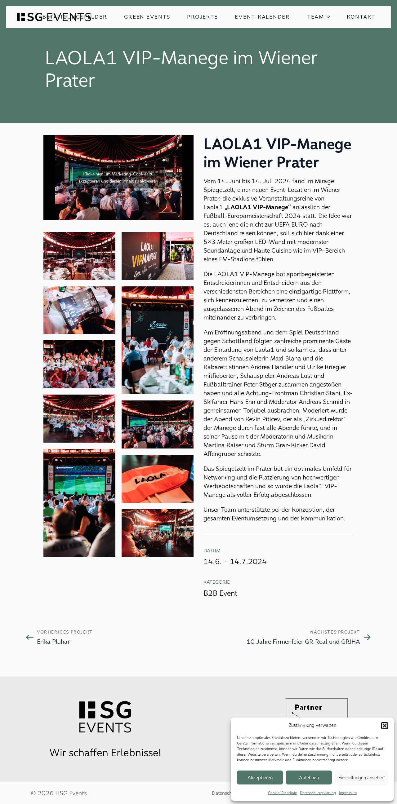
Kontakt (361, 17)
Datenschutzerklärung (318, 793)
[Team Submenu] (330, 17)
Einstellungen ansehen (361, 777)
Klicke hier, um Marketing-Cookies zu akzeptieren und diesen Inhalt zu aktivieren (118, 177)
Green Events (147, 17)
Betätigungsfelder (74, 17)
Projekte (202, 17)
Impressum (348, 793)
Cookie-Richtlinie (282, 793)
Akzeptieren (260, 777)
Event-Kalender (262, 17)
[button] (384, 725)
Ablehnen (309, 777)
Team (315, 17)
